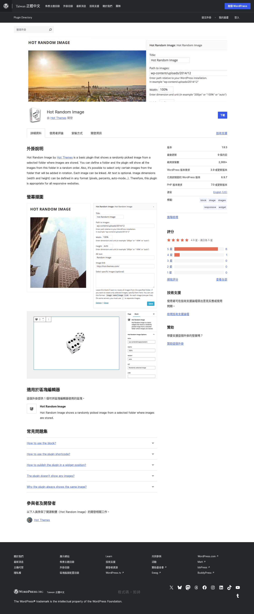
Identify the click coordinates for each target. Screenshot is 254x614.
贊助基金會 (159, 567)
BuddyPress (206, 572)
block (203, 200)
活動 (154, 561)
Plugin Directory (23, 17)
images (222, 200)
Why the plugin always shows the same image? (57, 486)
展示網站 (64, 556)
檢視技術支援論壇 (178, 314)
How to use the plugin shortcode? (48, 454)
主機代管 (18, 567)
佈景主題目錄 (67, 561)
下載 (222, 115)
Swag (156, 572)
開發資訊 (96, 133)
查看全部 (221, 279)
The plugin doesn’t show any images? (50, 476)
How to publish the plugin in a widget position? (56, 465)
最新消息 (18, 561)
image (212, 200)
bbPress (204, 567)
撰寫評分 (172, 279)
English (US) (220, 192)
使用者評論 (56, 133)
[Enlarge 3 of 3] (152, 316)
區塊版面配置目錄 (69, 572)
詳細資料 (35, 133)
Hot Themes (58, 118)
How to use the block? (41, 443)
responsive (210, 207)
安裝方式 (77, 133)
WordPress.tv (115, 572)
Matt (202, 561)
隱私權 (17, 572)
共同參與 (156, 556)
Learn (109, 556)
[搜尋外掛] (50, 29)
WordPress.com (208, 556)
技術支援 (221, 133)
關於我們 (18, 556)
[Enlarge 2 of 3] (152, 208)
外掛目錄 (64, 567)
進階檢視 (172, 217)
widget (222, 207)
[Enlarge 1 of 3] (86, 208)
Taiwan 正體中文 (55, 592)
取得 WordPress (237, 6)
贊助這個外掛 (175, 343)
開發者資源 (112, 567)
